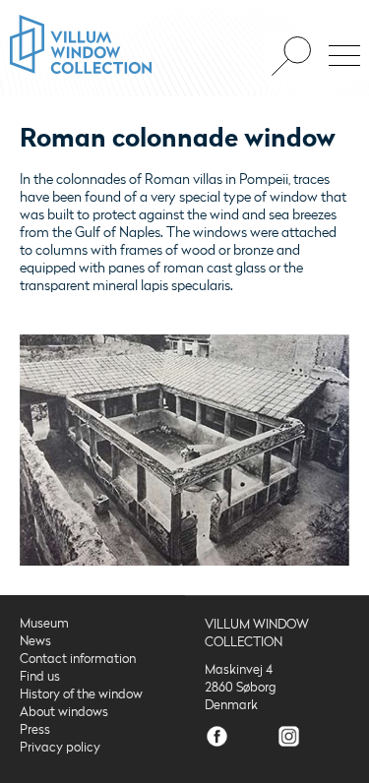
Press (35, 730)
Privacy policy (60, 747)
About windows (64, 712)
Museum (44, 624)
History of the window (81, 694)
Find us (40, 677)
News (35, 641)
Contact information (78, 659)
